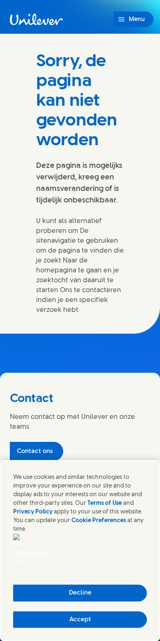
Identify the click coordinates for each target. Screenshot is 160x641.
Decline (80, 593)
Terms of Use (104, 503)
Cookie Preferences (98, 521)
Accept (80, 619)
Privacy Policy (33, 512)
